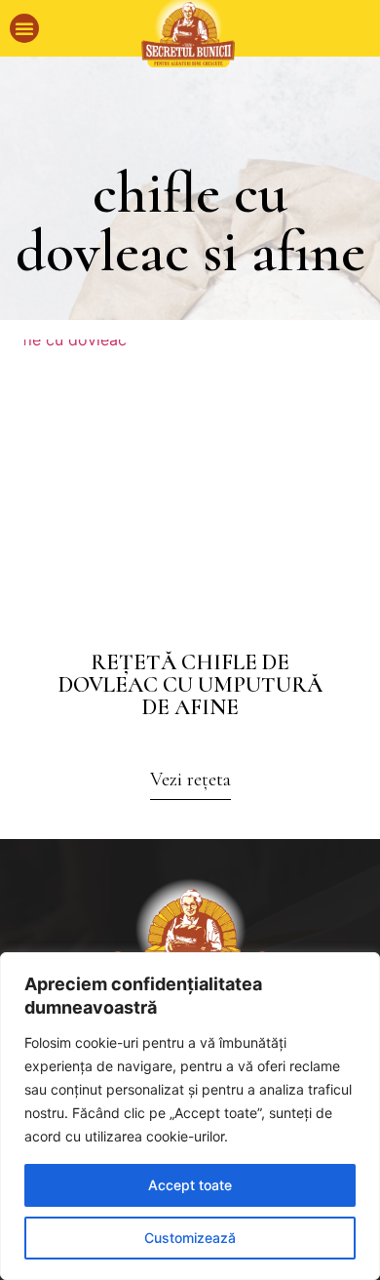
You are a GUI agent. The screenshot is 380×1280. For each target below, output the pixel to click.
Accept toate (190, 1185)
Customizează (190, 1237)
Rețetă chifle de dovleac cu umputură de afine (190, 685)
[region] (190, 1116)
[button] (24, 28)
